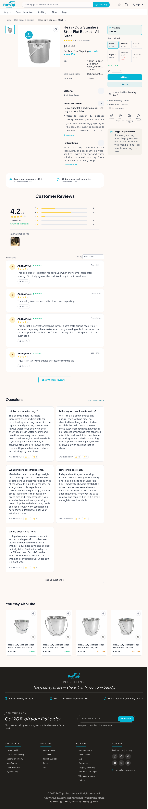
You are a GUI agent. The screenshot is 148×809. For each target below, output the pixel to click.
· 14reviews (84, 40)
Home (8, 20)
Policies (81, 780)
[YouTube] (114, 763)
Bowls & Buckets (50, 759)
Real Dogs (42, 12)
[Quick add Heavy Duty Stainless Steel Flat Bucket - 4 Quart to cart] (138, 637)
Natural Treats (49, 750)
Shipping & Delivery (86, 767)
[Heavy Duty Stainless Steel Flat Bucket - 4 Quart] (126, 625)
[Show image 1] (10, 29)
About (55, 12)
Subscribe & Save (24, 12)
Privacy (55, 802)
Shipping (85, 802)
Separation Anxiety (15, 759)
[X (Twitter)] (128, 763)
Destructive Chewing (15, 754)
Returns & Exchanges (87, 771)
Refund (74, 802)
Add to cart (125, 77)
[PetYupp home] (9, 4)
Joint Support (12, 763)
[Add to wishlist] (55, 29)
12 (27, 457)
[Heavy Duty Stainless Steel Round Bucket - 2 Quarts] (56, 625)
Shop (5, 12)
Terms (65, 802)
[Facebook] (121, 756)
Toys (44, 767)
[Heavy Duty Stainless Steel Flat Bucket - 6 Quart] (91, 625)
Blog (64, 12)
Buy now (125, 84)
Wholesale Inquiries (86, 776)
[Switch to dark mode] (119, 4)
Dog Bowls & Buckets (24, 20)
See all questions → (55, 579)
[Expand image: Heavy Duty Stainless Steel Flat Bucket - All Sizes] (39, 46)
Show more (69, 135)
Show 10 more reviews (53, 379)
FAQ (80, 759)
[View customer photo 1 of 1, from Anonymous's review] (15, 241)
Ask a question (95, 400)
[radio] (125, 30)
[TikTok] (128, 756)
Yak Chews (47, 754)
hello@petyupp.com (125, 770)
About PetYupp (85, 750)
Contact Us (83, 763)
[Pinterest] (121, 763)
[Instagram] (114, 756)
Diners (45, 763)
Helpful (25, 281)
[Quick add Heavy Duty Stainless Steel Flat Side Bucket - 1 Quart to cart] (33, 637)
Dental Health (12, 750)
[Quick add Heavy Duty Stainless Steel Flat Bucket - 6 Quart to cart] (103, 637)
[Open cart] (126, 4)
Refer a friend (84, 754)
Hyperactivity (12, 771)
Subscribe (126, 718)
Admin (95, 802)
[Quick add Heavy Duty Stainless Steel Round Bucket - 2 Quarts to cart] (68, 637)
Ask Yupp (102, 4)
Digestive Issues (13, 767)
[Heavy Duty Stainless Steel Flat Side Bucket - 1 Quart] (21, 625)
